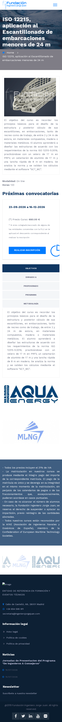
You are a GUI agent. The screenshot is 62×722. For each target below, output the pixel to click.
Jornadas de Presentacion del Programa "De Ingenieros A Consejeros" (28, 662)
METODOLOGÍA (31, 304)
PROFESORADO (31, 286)
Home (10, 52)
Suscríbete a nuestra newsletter (20, 693)
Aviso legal (12, 631)
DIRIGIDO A (31, 277)
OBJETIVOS (31, 268)
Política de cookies (16, 637)
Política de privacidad (18, 643)
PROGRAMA (30, 295)
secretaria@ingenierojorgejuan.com (21, 613)
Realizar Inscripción (27, 250)
